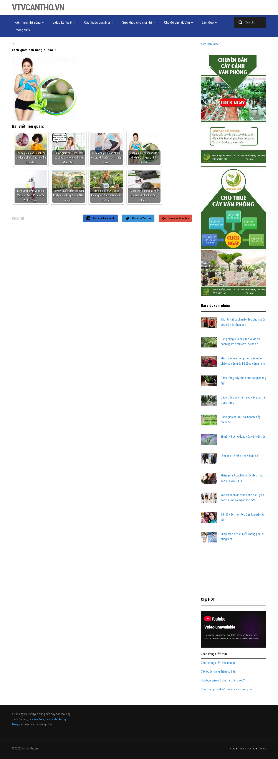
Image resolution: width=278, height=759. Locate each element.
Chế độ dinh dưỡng (177, 22)
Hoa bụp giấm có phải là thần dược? (223, 680)
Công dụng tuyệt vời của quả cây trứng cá (226, 689)
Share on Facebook (103, 218)
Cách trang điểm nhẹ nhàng (218, 663)
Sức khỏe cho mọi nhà (137, 22)
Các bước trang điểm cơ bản (218, 671)
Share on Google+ (178, 218)
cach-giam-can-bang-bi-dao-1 (34, 50)
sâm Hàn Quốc (210, 44)
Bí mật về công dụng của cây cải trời (243, 436)
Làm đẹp (208, 22)
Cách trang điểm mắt (214, 654)
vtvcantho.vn (38, 7)
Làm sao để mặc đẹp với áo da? (240, 456)
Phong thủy (22, 30)
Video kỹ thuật (62, 22)
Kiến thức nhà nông (28, 22)
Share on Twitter (141, 218)
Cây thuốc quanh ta (97, 22)
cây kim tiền (36, 719)
